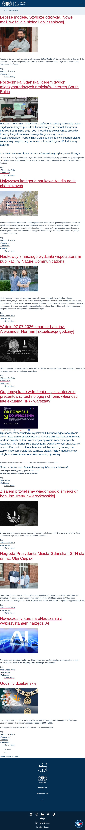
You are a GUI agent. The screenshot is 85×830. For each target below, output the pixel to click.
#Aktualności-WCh (7, 71)
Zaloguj (46, 827)
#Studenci (4, 248)
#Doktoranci (5, 246)
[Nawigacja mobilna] (81, 3)
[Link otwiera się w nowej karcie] (31, 814)
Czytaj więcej (9, 77)
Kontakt (39, 827)
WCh (5, 10)
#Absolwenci (5, 383)
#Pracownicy (5, 74)
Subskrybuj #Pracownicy (9, 756)
